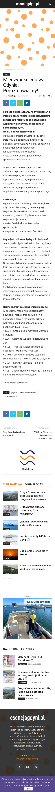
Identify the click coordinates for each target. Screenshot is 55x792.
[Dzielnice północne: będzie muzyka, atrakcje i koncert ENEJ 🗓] (9, 676)
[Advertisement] (27, 37)
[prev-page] (5, 580)
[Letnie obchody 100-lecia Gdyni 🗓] (10, 540)
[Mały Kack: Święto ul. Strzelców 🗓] (9, 661)
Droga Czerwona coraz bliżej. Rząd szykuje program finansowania (33, 496)
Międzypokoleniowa (28, 392)
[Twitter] (13, 103)
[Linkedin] (27, 103)
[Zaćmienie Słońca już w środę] (10, 554)
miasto (21, 69)
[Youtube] (36, 767)
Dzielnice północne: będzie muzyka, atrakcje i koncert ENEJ (34, 675)
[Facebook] (6, 103)
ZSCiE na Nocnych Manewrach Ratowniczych (42, 435)
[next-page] (10, 580)
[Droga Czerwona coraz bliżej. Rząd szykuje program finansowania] (10, 496)
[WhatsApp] (20, 103)
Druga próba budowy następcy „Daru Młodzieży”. (32, 510)
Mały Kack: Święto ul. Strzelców (30, 658)
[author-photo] (27, 465)
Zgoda (28, 789)
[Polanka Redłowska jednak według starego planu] (10, 569)
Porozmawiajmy (11, 396)
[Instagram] (27, 767)
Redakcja (12, 96)
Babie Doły (22, 682)
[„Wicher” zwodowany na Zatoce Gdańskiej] (10, 525)
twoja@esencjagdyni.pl (27, 758)
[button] (5, 4)
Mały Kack (22, 664)
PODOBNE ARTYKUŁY (12, 484)
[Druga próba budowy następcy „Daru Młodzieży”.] (10, 510)
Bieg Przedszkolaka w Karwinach (14, 434)
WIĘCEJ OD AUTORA (34, 484)
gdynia (14, 392)
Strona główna (9, 69)
